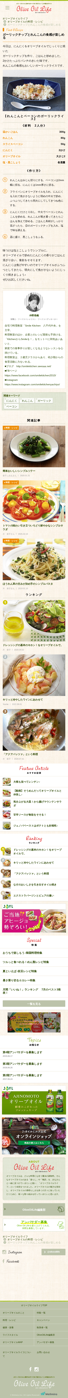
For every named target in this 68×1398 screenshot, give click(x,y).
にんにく (11, 400)
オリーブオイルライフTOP (34, 1305)
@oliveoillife (53, 1252)
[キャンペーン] (34, 1022)
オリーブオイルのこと (13, 1313)
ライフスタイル (10, 1335)
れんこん (27, 400)
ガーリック (44, 400)
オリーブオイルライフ (15, 18)
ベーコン (11, 406)
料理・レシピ (9, 1320)
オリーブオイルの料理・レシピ (25, 21)
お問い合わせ (43, 1352)
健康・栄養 (8, 1327)
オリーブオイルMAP (13, 1342)
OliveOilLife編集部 (34, 1209)
